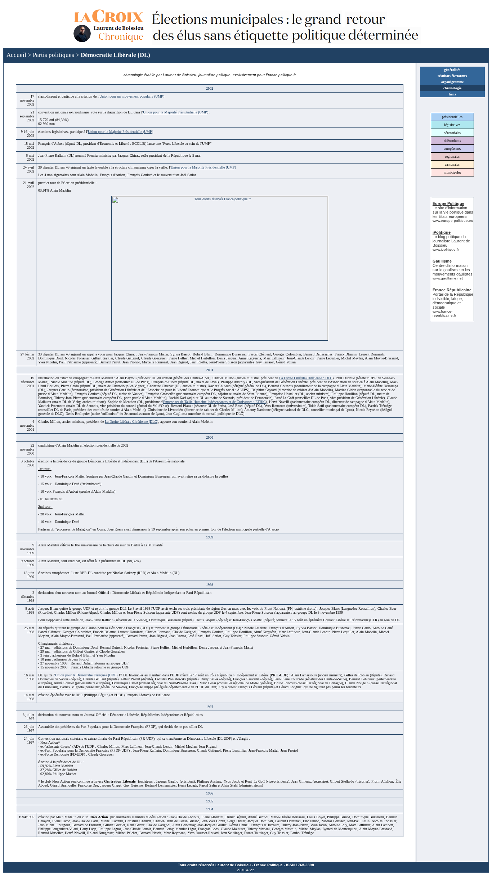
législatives (452, 125)
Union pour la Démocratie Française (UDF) (86, 675)
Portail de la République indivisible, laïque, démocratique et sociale (453, 300)
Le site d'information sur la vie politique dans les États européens (453, 212)
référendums (452, 141)
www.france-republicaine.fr (444, 313)
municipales (452, 172)
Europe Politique (448, 203)
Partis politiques (53, 55)
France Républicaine (452, 290)
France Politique (268, 865)
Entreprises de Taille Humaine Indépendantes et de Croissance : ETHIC (214, 402)
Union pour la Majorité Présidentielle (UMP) (175, 112)
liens (452, 94)
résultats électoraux (452, 76)
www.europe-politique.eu (453, 221)
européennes (452, 149)
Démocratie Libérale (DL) (115, 55)
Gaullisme (442, 261)
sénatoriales (452, 133)
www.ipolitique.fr (446, 249)
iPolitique (442, 232)
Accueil (16, 55)
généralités (452, 70)
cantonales (452, 164)
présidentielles (452, 117)
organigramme (452, 82)
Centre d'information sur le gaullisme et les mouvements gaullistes (453, 269)
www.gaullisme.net (448, 278)
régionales (452, 156)
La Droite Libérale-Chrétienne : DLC (305, 378)
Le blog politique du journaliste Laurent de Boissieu (451, 240)
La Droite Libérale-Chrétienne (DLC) (131, 422)
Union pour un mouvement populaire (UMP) (131, 96)
